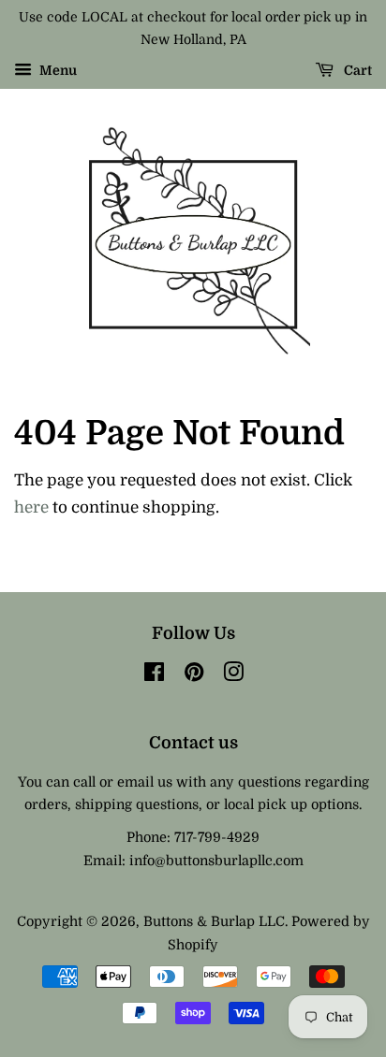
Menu (57, 70)
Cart (356, 70)
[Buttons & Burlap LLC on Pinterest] (194, 675)
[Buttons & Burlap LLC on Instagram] (233, 675)
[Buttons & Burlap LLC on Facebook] (154, 675)
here (31, 507)
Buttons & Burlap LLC (214, 921)
